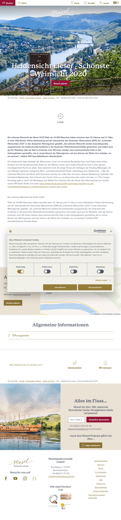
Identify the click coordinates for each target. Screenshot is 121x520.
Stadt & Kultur (49, 98)
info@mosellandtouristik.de (61, 476)
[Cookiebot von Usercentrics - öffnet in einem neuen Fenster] (95, 231)
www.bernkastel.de (21, 294)
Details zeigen (101, 280)
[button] (7, 3)
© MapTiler (97, 314)
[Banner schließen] (111, 231)
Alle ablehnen (60, 287)
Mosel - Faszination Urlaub (30, 98)
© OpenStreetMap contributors (110, 314)
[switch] (47, 271)
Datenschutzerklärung (78, 429)
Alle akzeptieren (95, 287)
